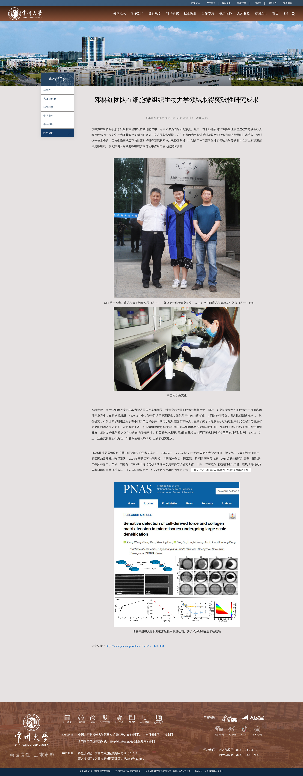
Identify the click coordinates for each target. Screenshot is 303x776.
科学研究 (172, 13)
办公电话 (158, 722)
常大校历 (67, 722)
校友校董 (241, 3)
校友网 (168, 734)
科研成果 (258, 79)
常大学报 (119, 722)
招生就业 (190, 13)
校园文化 (261, 13)
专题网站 (287, 3)
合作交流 (208, 13)
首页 (275, 13)
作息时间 (81, 722)
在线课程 (144, 722)
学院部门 (137, 13)
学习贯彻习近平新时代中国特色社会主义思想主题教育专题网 (116, 741)
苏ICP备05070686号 (102, 771)
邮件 (92, 722)
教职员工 (226, 3)
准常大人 (195, 3)
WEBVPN (105, 722)
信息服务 (225, 13)
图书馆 (132, 722)
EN (286, 13)
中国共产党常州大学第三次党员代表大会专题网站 (109, 734)
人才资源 (243, 13)
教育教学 (155, 13)
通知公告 (272, 3)
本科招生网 (153, 734)
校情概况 (119, 13)
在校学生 (211, 3)
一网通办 (256, 3)
